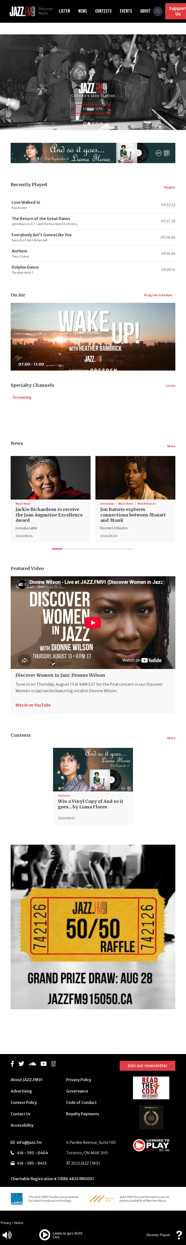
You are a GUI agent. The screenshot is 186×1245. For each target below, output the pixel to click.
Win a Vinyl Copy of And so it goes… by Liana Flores (90, 804)
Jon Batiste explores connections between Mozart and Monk (133, 515)
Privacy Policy (78, 1079)
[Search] (158, 11)
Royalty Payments (82, 1113)
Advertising (21, 1091)
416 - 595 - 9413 (32, 1163)
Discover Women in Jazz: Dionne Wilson (60, 675)
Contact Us (21, 1113)
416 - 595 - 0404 (32, 1152)
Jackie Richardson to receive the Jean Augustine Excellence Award (49, 515)
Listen (64, 11)
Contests (103, 11)
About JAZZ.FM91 (27, 1079)
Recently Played (158, 1235)
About (145, 11)
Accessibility (22, 1125)
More (171, 446)
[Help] (179, 1237)
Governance (77, 1091)
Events (126, 11)
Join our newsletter (147, 1065)
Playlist (169, 187)
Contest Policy (24, 1102)
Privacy (6, 1223)
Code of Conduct (81, 1102)
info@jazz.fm (29, 1142)
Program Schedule (158, 295)
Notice (18, 1223)
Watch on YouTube (33, 705)
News (82, 11)
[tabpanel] (51, 499)
